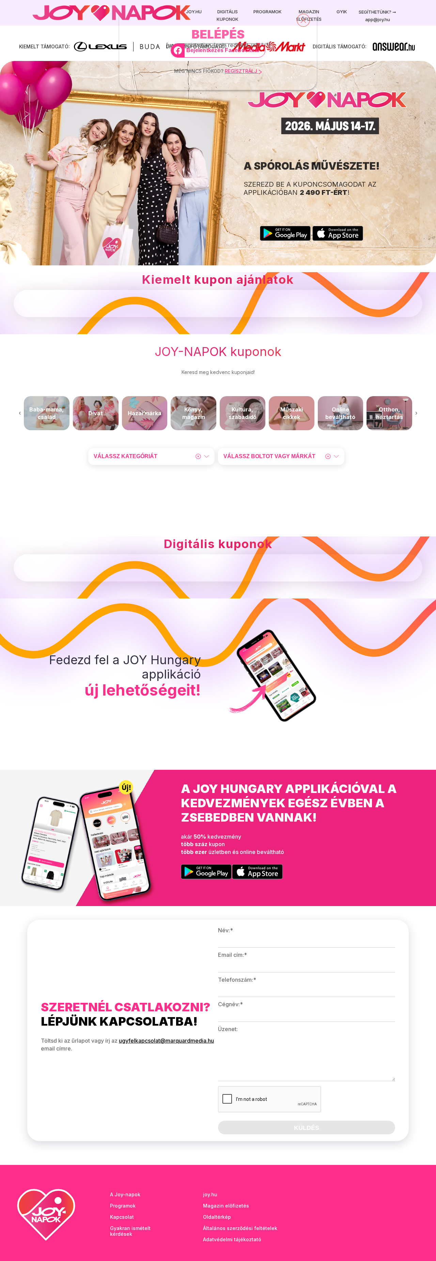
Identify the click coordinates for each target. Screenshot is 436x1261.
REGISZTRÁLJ (242, 71)
